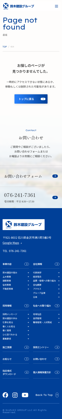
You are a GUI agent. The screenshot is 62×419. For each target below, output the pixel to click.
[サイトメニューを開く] (56, 6)
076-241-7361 (18, 251)
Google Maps (11, 243)
